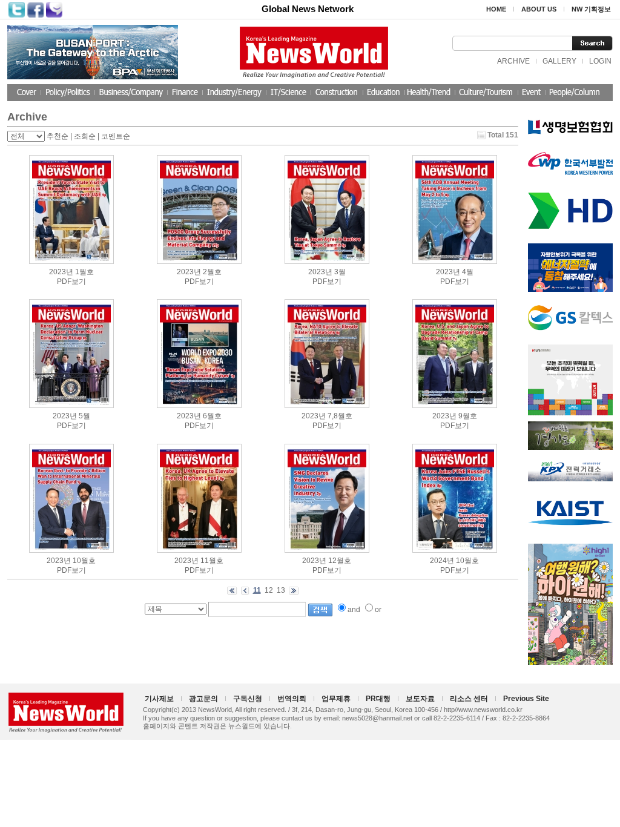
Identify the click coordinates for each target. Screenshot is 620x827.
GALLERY (559, 61)
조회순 (85, 136)
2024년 (442, 560)
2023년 (61, 272)
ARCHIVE (513, 61)
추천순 (57, 136)
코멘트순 (115, 136)
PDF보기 (71, 281)
